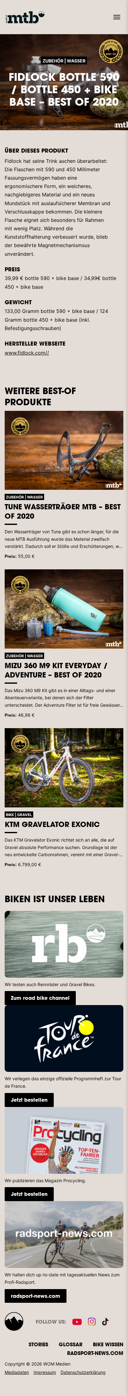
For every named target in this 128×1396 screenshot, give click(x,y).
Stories (38, 1344)
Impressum (45, 1372)
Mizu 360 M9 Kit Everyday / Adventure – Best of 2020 (56, 670)
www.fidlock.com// (27, 353)
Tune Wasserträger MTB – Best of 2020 (63, 511)
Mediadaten (17, 1372)
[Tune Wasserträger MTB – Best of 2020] (64, 450)
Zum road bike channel (40, 997)
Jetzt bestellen (29, 1099)
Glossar (70, 1344)
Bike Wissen (108, 1344)
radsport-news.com (35, 1296)
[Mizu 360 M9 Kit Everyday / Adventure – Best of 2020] (64, 609)
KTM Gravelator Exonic (52, 824)
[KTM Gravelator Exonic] (64, 767)
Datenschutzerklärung (83, 1372)
